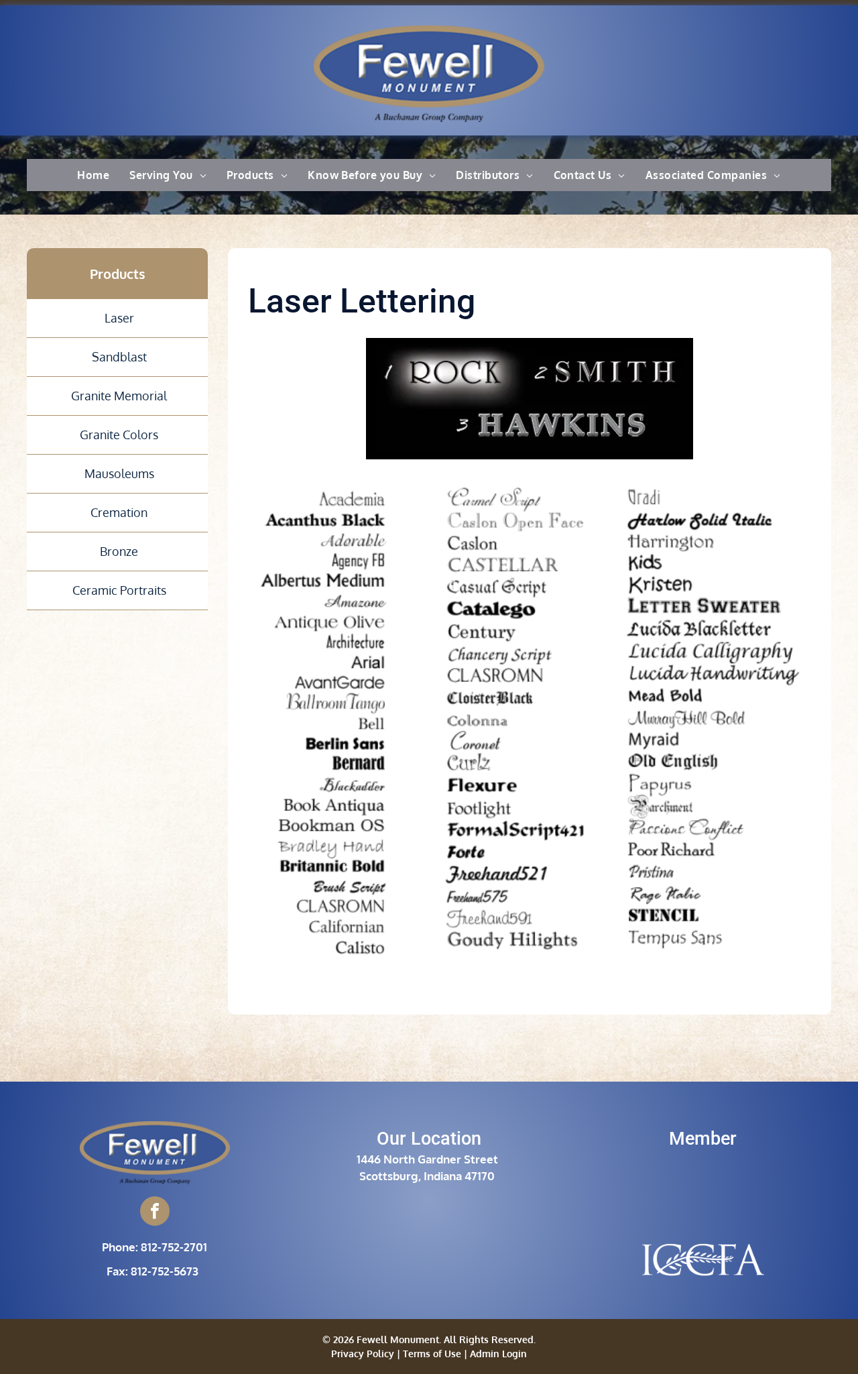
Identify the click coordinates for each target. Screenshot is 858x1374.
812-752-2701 (174, 1247)
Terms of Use (432, 1353)
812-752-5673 (164, 1271)
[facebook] (155, 1212)
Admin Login (498, 1353)
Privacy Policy (362, 1353)
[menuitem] (93, 175)
